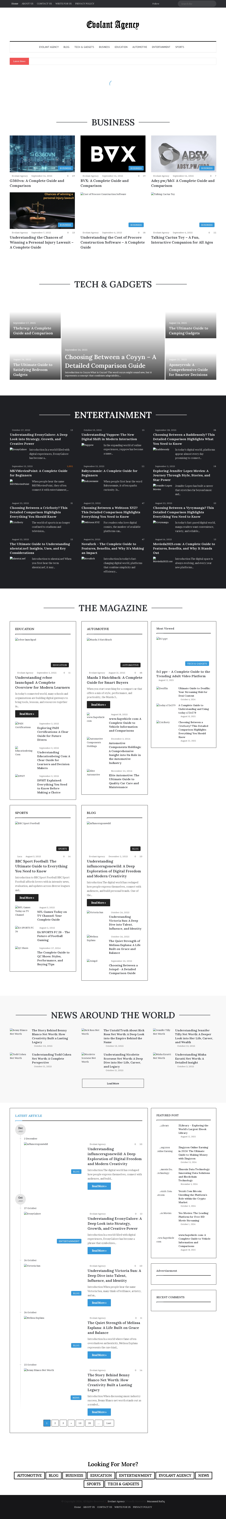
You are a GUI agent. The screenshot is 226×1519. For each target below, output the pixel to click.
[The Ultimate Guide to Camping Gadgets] (190, 317)
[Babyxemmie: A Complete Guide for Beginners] (90, 485)
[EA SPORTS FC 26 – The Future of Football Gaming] (25, 932)
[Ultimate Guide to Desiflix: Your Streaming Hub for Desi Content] (166, 693)
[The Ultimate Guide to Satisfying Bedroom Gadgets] (35, 359)
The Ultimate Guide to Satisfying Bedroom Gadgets (32, 369)
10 (80, 1423)
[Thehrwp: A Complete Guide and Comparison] (35, 317)
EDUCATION (121, 47)
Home (14, 3)
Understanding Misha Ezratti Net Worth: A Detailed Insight (190, 1058)
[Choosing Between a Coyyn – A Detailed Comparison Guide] (113, 338)
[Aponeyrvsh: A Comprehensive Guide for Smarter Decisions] (190, 359)
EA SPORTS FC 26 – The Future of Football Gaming (53, 936)
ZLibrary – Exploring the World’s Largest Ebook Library (193, 1129)
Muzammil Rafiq (156, 1501)
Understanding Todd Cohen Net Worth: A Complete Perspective (51, 1058)
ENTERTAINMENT (161, 47)
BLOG (66, 47)
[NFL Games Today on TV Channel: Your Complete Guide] (25, 912)
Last (108, 1423)
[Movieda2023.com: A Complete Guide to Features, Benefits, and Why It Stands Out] (163, 563)
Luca (19, 856)
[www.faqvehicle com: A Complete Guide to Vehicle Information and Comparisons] (96, 719)
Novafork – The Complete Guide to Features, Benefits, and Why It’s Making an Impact (113, 548)
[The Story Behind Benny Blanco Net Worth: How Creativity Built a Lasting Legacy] (19, 1035)
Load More (113, 1083)
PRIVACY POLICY (84, 3)
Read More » (27, 713)
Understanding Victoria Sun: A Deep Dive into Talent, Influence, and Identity (114, 1275)
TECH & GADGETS (84, 47)
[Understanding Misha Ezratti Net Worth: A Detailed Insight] (163, 1059)
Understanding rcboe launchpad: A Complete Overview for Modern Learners (42, 682)
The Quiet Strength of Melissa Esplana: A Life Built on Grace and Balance (114, 1327)
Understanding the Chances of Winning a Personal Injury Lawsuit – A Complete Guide (41, 242)
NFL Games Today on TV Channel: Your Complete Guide (52, 915)
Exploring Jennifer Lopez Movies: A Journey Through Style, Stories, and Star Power (181, 475)
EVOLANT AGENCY (49, 47)
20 (89, 1423)
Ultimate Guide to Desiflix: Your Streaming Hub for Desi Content (194, 692)
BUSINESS (104, 47)
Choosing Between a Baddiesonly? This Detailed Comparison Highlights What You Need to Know (184, 439)
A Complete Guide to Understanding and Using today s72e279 (194, 709)
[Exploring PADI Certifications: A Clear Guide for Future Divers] (25, 728)
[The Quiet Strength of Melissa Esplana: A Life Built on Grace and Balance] (96, 941)
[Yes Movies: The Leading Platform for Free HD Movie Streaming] (166, 1221)
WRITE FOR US (63, 3)
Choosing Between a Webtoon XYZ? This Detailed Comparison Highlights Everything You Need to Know (111, 512)
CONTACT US (44, 3)
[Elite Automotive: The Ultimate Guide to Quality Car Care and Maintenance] (96, 775)
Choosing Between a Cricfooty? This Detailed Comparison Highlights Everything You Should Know (38, 512)
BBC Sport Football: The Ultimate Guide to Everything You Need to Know (41, 866)
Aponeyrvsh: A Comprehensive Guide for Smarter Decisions (188, 369)
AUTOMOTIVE (139, 47)
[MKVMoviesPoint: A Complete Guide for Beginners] (19, 486)
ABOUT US (27, 3)
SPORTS (179, 47)
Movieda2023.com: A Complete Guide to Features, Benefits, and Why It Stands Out (184, 548)
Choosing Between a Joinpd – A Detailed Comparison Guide (123, 969)
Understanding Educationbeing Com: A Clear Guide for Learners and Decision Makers (53, 760)
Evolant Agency (20, 176)
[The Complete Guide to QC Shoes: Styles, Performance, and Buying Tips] (21, 950)
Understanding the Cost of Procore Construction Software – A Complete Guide (113, 242)
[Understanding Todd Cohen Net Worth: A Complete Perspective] (19, 1059)
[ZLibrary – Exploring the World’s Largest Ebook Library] (166, 1133)
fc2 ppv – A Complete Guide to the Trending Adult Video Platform (183, 674)
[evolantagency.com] (113, 24)
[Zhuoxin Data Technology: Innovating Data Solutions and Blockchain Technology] (166, 1177)
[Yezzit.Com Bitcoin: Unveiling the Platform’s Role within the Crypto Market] (166, 1199)
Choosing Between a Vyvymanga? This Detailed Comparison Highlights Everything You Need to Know (183, 512)
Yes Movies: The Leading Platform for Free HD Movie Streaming (193, 1216)
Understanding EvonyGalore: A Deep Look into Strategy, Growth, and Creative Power (38, 439)
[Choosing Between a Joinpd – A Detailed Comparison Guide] (92, 962)
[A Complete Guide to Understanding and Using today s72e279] (166, 710)
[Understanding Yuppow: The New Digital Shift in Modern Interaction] (87, 447)
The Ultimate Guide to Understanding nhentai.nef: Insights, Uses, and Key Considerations (40, 548)
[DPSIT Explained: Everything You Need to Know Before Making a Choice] (20, 777)
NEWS (203, 1475)
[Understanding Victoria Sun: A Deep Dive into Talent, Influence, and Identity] (95, 916)
